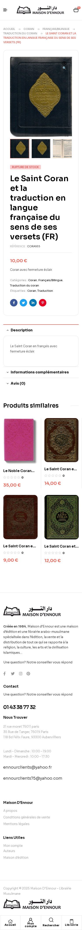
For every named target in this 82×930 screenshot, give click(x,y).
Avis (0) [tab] (18, 383)
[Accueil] (10, 921)
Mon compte (31, 925)
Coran (29, 29)
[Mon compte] (30, 920)
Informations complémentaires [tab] (40, 372)
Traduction (45, 291)
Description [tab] (22, 330)
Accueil (9, 29)
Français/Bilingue (56, 29)
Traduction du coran (20, 33)
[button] (64, 66)
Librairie (71, 924)
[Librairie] (71, 921)
